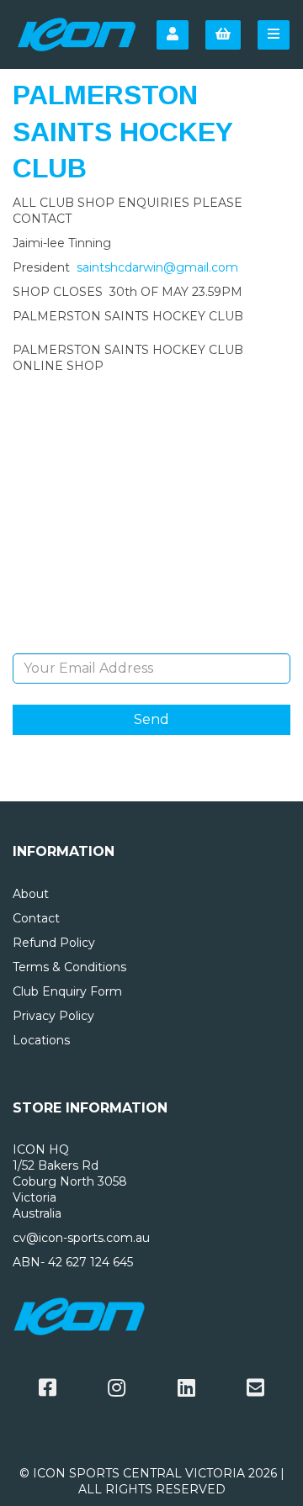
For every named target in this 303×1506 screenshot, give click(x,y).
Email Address (152, 640)
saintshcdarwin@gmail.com (157, 267)
